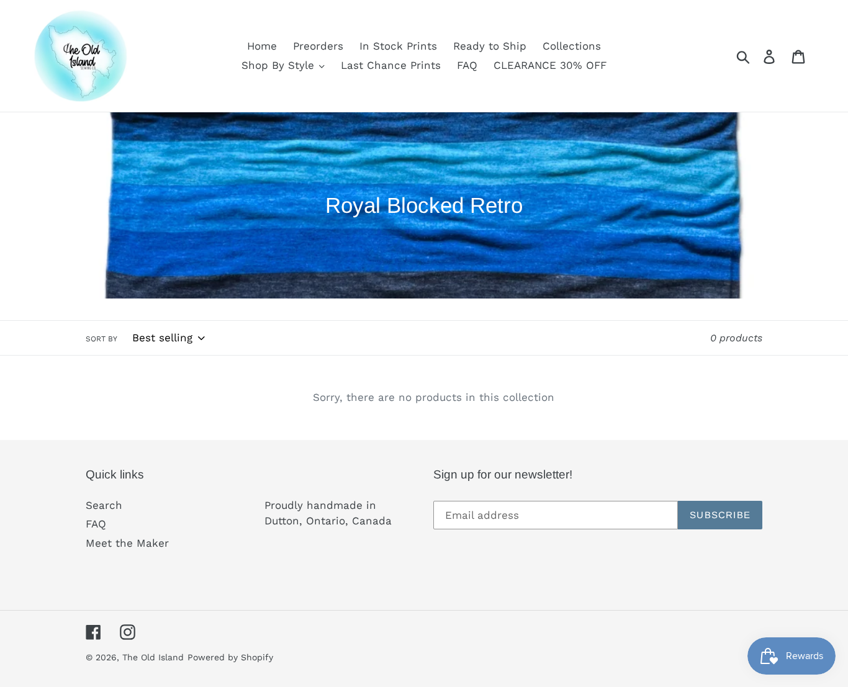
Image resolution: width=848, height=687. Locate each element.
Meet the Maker (127, 543)
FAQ (96, 524)
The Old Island (153, 657)
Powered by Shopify (230, 657)
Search (104, 505)
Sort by (101, 339)
